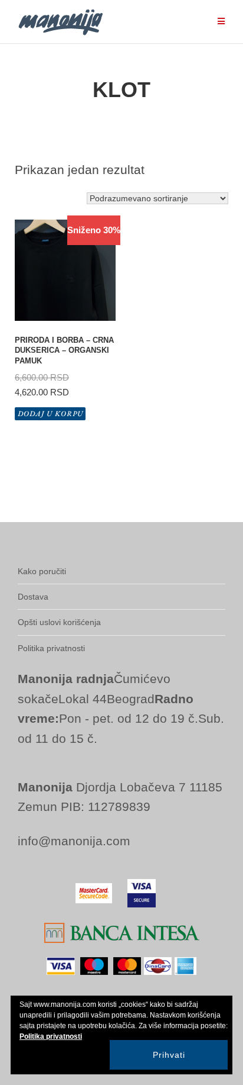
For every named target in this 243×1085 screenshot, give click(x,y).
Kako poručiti (42, 571)
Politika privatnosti (51, 648)
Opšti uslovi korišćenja (59, 622)
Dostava (33, 596)
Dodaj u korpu (50, 413)
